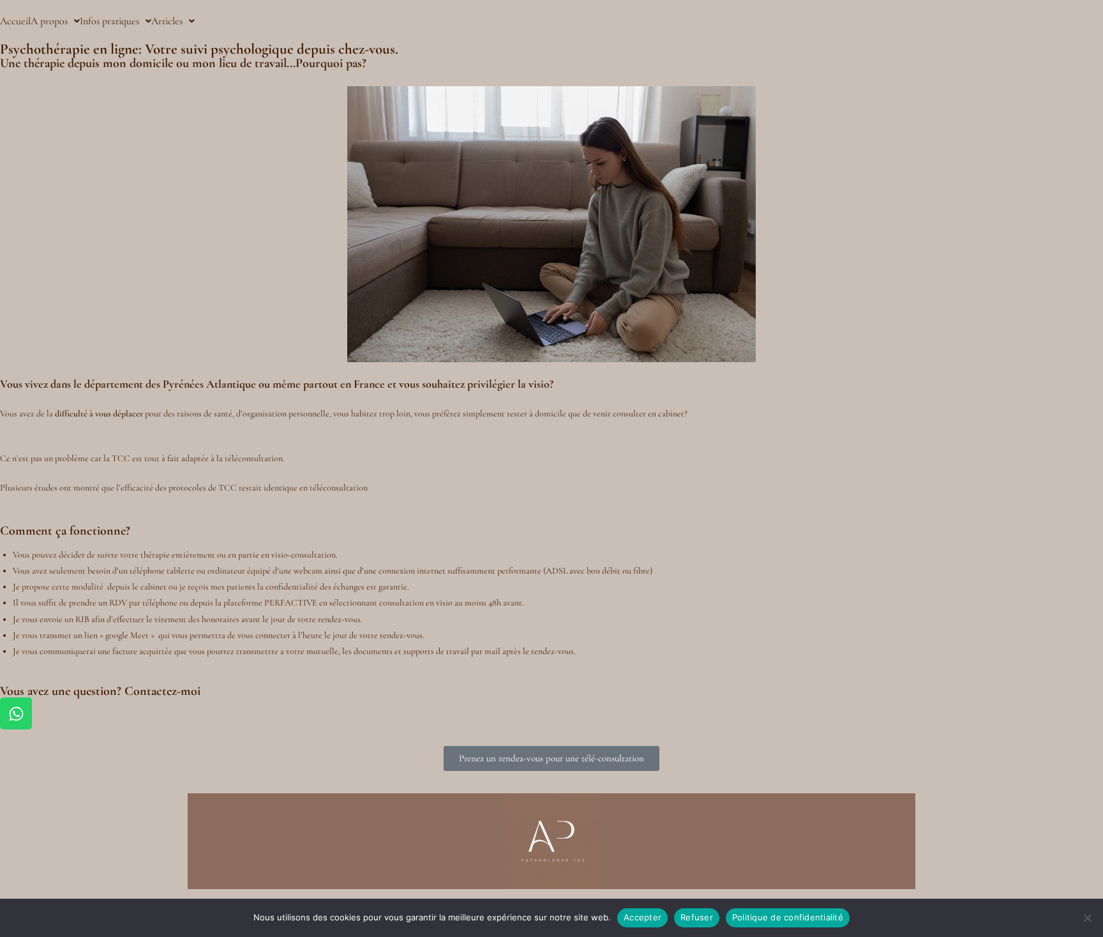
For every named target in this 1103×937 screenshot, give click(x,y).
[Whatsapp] (16, 713)
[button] (55, 21)
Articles (167, 21)
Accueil (15, 21)
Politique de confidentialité (787, 917)
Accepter (642, 917)
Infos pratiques (109, 21)
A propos (49, 21)
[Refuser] (1087, 917)
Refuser (696, 917)
